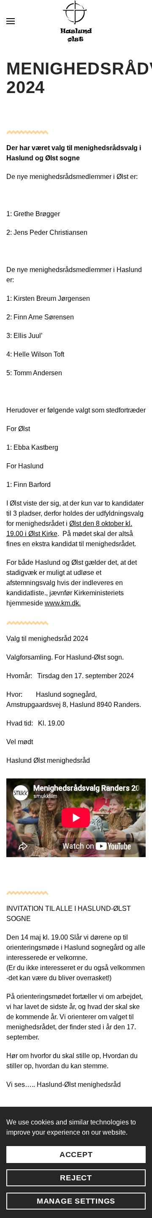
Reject (76, 1178)
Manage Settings (76, 1201)
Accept (76, 1154)
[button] (10, 21)
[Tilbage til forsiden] (76, 21)
